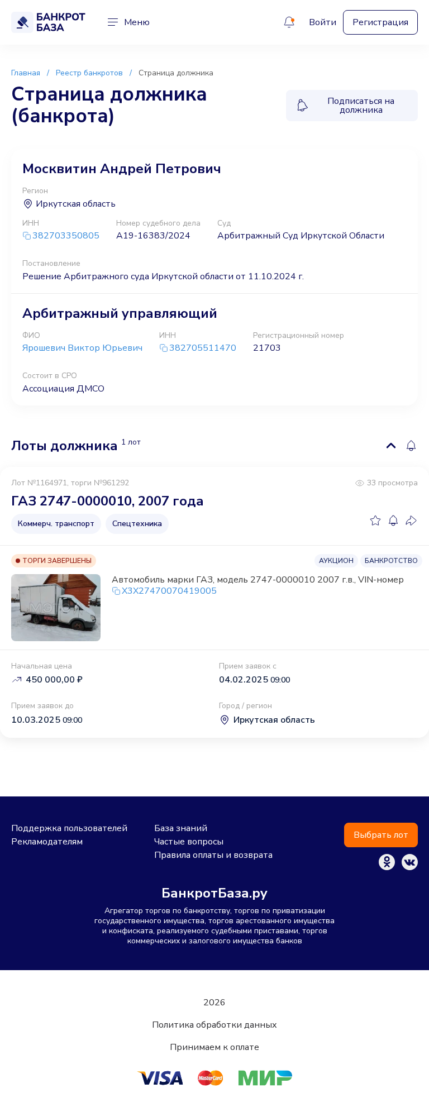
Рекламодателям (47, 841)
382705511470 (202, 348)
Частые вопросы (188, 841)
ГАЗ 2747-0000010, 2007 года (107, 501)
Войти (322, 22)
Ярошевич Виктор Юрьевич (82, 348)
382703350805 (65, 236)
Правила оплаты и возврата (213, 855)
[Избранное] (375, 520)
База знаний (180, 828)
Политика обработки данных (214, 1024)
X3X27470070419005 (169, 591)
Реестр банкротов (89, 73)
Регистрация (380, 22)
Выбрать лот (381, 835)
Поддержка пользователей (69, 828)
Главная (25, 73)
